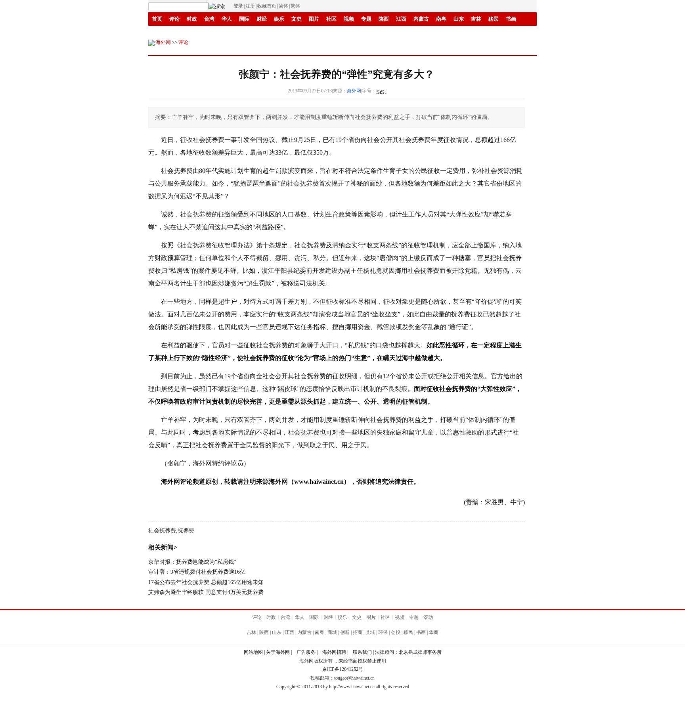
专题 (366, 19)
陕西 (384, 19)
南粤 (441, 19)
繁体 (295, 6)
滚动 (279, 32)
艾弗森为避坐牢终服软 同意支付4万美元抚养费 (206, 592)
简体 (283, 6)
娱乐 (279, 19)
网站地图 (253, 652)
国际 (244, 19)
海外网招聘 (334, 652)
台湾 (209, 19)
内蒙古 (421, 19)
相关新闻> (162, 547)
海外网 (163, 42)
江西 (401, 19)
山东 (458, 19)
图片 (314, 19)
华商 (244, 32)
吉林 (476, 19)
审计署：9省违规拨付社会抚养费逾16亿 (196, 572)
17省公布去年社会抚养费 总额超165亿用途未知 (206, 582)
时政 (192, 19)
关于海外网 (278, 652)
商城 (332, 632)
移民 (493, 19)
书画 (511, 19)
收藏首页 (266, 6)
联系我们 (362, 652)
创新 (261, 32)
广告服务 (306, 652)
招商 (227, 32)
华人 (227, 19)
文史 (296, 19)
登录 (238, 6)
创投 (209, 32)
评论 (174, 19)
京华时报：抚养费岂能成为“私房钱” (192, 562)
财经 (261, 19)
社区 (331, 19)
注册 (250, 6)
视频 (349, 19)
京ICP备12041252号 (342, 669)
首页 (157, 19)
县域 (192, 32)
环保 (383, 632)
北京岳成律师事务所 (420, 652)
